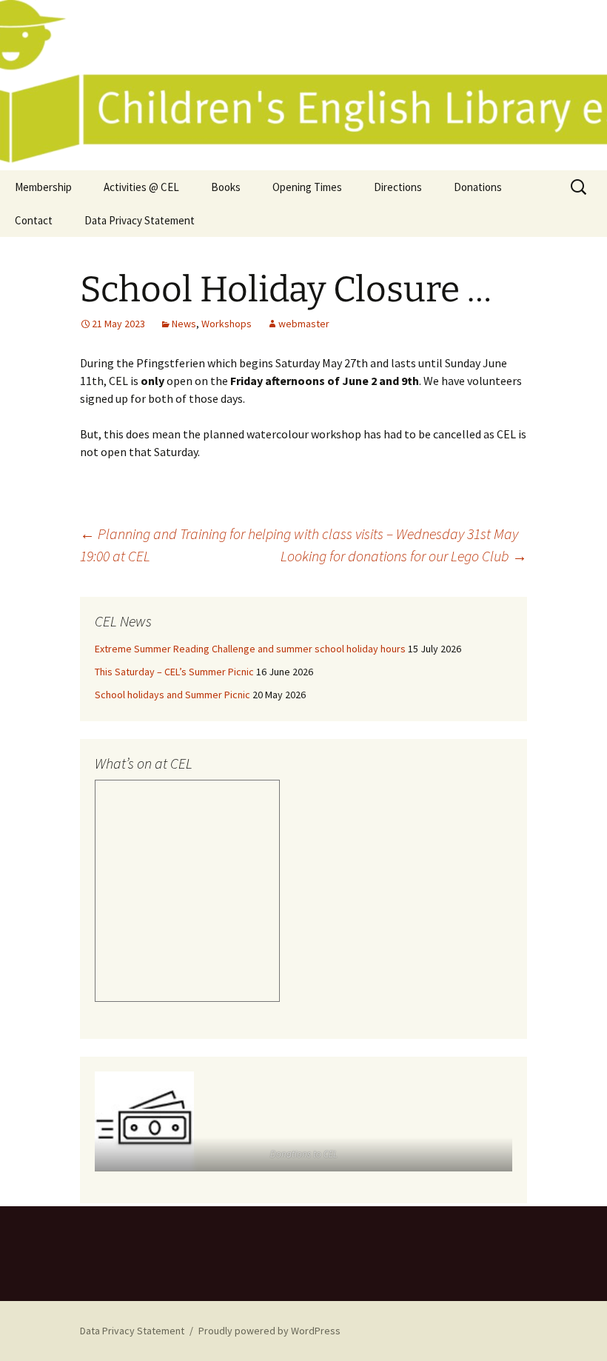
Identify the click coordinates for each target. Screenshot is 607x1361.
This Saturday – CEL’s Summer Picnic (174, 671)
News (184, 323)
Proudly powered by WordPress (269, 1330)
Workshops (226, 323)
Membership (43, 187)
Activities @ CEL (141, 187)
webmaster (303, 323)
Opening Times (307, 187)
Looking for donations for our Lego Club (404, 555)
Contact (34, 220)
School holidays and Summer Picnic (172, 694)
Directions (398, 187)
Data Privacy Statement (139, 220)
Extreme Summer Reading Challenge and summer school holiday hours (250, 648)
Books (226, 187)
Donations (478, 187)
